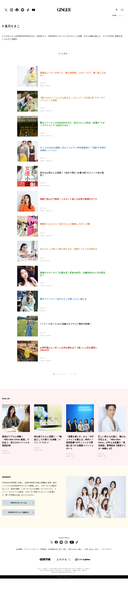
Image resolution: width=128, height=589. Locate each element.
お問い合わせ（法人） (92, 549)
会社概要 (19, 549)
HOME (114, 15)
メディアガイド (106, 549)
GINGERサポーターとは (18, 503)
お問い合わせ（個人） (75, 549)
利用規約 (43, 549)
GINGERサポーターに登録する (18, 512)
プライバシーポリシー (31, 549)
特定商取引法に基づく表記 (57, 549)
